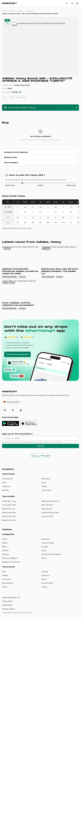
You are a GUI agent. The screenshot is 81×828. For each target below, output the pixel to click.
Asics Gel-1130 (47, 516)
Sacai (43, 483)
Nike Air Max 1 (47, 505)
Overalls (44, 547)
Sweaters (45, 539)
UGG (4, 483)
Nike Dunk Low (8, 509)
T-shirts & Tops (47, 543)
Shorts (5, 543)
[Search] (67, 3)
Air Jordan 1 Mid (9, 505)
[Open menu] (77, 3)
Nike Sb (5, 490)
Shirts (4, 539)
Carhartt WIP (47, 583)
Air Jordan (6, 579)
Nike (4, 572)
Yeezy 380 (29, 11)
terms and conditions (54, 442)
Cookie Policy (7, 605)
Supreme (6, 486)
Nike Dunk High (9, 513)
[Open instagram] (4, 410)
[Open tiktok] (21, 410)
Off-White (45, 479)
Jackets (5, 550)
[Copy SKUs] (20, 92)
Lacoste (44, 572)
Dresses (5, 554)
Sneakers (20, 11)
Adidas (5, 575)
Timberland (7, 479)
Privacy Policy (7, 601)
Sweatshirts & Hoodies (51, 554)
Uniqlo (44, 587)
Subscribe (40, 446)
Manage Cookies (8, 609)
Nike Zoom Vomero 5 (50, 501)
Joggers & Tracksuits (11, 562)
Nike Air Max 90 (9, 516)
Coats (43, 550)
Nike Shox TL (47, 509)
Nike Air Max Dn (9, 520)
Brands (4, 11)
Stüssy (44, 486)
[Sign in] (72, 3)
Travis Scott (46, 490)
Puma (4, 587)
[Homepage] (9, 4)
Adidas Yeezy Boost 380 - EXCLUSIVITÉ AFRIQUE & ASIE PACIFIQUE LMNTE (30, 13)
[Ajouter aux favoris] (14, 22)
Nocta (44, 579)
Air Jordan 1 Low (9, 501)
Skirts (4, 547)
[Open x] (13, 410)
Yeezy (12, 11)
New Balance (8, 583)
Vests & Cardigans (10, 558)
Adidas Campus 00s (50, 513)
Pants (43, 558)
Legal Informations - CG (11, 597)
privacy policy (37, 442)
